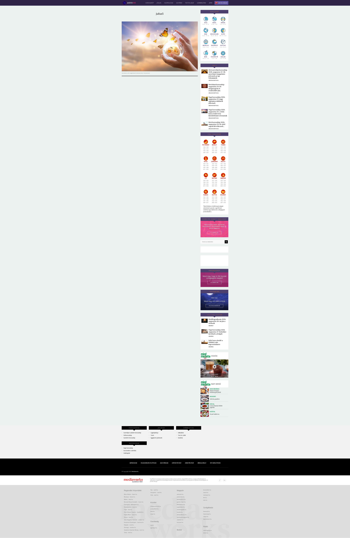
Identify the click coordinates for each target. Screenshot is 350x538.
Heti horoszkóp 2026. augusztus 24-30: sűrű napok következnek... (217, 124)
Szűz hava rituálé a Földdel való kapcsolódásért (216, 342)
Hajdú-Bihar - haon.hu (130, 514)
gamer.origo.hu (181, 502)
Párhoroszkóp (128, 435)
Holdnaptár (127, 453)
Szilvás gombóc (215, 399)
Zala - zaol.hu (154, 495)
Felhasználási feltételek (148, 463)
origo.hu (152, 514)
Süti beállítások (215, 463)
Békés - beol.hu (128, 499)
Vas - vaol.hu (154, 490)
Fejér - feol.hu (128, 509)
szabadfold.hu (154, 509)
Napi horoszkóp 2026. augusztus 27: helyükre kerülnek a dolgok (217, 332)
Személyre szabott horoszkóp (132, 433)
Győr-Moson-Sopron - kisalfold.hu (133, 512)
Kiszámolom (214, 282)
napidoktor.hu (181, 507)
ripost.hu (205, 492)
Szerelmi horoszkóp (129, 438)
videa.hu (205, 516)
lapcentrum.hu (207, 519)
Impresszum (133, 463)
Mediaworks (135, 471)
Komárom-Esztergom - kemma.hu (134, 522)
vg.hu (152, 525)
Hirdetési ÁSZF (189, 463)
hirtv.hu (152, 511)
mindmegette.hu (181, 509)
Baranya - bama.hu (129, 497)
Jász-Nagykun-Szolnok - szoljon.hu (134, 520)
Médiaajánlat (202, 463)
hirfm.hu (205, 533)
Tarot (152, 435)
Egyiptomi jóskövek (156, 438)
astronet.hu (180, 494)
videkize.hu (180, 520)
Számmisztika (201, 3)
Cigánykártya (154, 433)
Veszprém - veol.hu (156, 492)
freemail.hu (206, 511)
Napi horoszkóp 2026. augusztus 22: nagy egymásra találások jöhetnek (217, 100)
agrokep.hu (153, 528)
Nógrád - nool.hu (129, 525)
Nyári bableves (214, 414)
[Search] (226, 241)
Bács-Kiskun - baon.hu (130, 494)
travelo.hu (180, 512)
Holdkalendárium (214, 305)
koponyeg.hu (207, 514)
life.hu (205, 497)
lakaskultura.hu (181, 499)
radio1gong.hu (207, 530)
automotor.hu (180, 497)
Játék (210, 3)
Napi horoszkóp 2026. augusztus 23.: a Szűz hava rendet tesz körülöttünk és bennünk (218, 113)
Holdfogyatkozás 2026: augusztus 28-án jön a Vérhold (217, 321)
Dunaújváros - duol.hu (130, 507)
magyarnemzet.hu (155, 506)
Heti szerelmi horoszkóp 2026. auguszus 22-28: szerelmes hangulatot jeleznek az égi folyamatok (218, 74)
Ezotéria (179, 3)
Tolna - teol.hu (128, 532)
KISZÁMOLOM (214, 232)
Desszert (213, 396)
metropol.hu (206, 495)
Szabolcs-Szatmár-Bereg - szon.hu (134, 530)
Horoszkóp (149, 3)
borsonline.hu (207, 490)
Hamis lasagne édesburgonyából (215, 391)
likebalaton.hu (181, 504)
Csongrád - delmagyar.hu (131, 504)
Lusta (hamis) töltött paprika (216, 406)
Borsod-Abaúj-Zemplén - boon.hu (133, 502)
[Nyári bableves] (205, 413)
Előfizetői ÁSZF (176, 463)
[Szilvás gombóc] (205, 398)
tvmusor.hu (180, 522)
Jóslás (159, 3)
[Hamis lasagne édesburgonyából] (205, 390)
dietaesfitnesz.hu (182, 514)
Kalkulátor (181, 433)
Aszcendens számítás (130, 450)
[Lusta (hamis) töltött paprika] (205, 406)
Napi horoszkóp (128, 448)
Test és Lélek (189, 3)
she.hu (205, 500)
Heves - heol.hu (128, 517)
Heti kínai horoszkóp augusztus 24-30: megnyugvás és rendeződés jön (216, 87)
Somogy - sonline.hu (130, 527)
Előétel (212, 411)
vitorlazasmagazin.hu (183, 517)
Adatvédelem (164, 463)
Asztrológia (168, 3)
